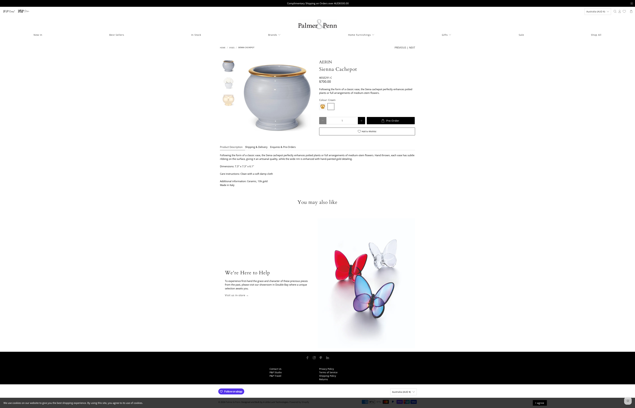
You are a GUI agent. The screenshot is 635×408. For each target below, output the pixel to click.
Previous (400, 47)
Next (412, 47)
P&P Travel (275, 375)
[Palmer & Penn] (317, 24)
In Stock (196, 34)
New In (38, 34)
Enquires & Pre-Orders (283, 147)
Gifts (445, 34)
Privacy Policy (326, 368)
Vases (231, 47)
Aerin (325, 62)
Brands (272, 34)
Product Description (231, 147)
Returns (323, 379)
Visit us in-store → (237, 295)
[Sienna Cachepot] (277, 98)
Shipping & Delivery (256, 147)
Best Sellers (116, 34)
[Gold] (322, 106)
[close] (631, 3)
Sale (521, 34)
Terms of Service (328, 372)
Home (222, 47)
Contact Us (275, 368)
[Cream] (330, 106)
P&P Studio (276, 372)
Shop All (596, 34)
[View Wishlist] (624, 11)
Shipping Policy (327, 375)
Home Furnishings (359, 34)
